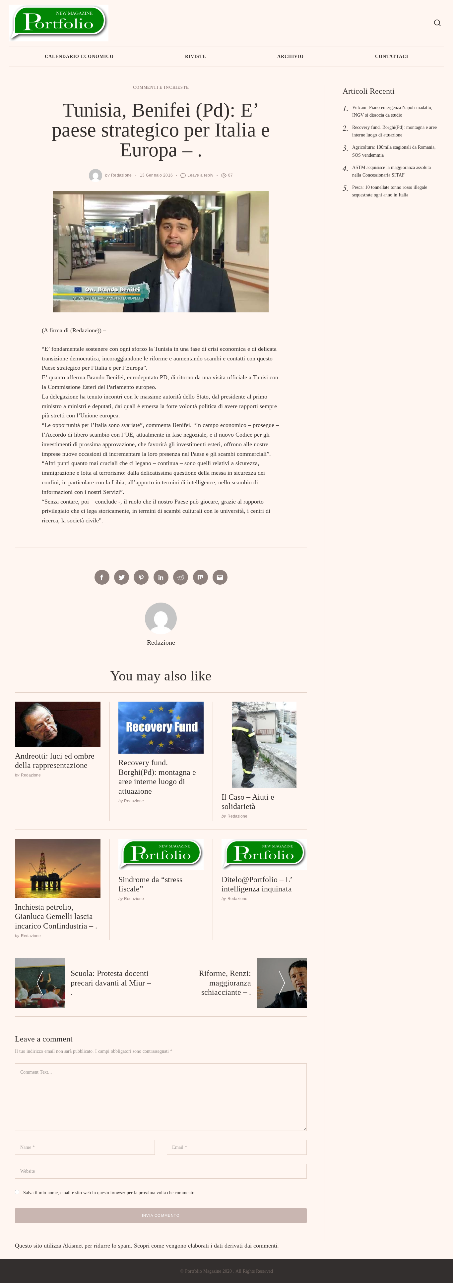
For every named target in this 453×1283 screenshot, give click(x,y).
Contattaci (391, 56)
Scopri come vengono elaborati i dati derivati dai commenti (205, 1245)
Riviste (195, 56)
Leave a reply (200, 175)
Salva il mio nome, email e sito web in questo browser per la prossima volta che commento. (109, 1192)
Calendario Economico (79, 56)
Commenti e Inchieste (161, 87)
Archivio (290, 56)
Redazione (121, 175)
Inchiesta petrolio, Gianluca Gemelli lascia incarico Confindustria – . (56, 916)
